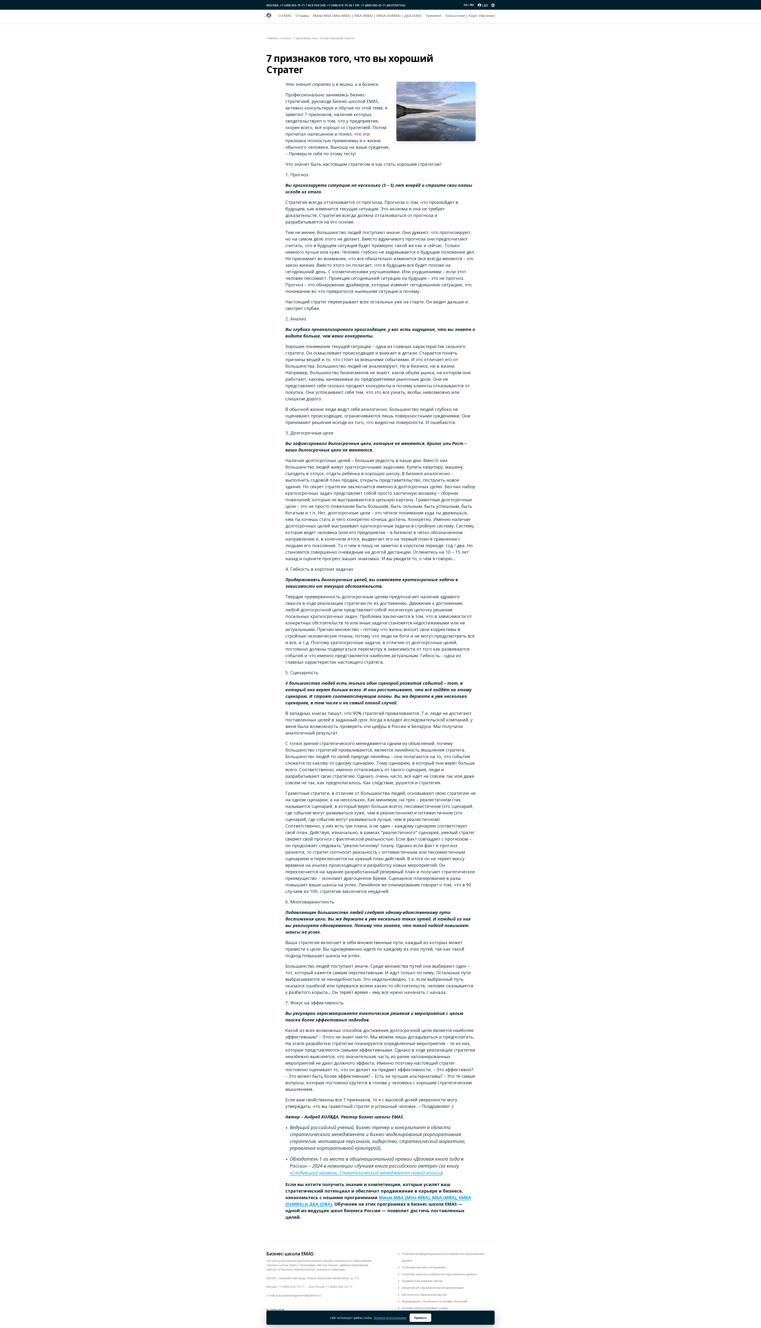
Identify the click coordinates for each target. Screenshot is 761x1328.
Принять (420, 1318)
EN (466, 5)
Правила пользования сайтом (422, 1281)
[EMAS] (268, 16)
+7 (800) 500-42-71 (339, 1287)
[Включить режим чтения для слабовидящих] (493, 5)
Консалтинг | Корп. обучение (470, 15)
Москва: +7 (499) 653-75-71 (285, 5)
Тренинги (433, 15)
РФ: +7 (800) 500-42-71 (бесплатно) (380, 5)
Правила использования (390, 1318)
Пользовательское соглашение (423, 1267)
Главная (272, 38)
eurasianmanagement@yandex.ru (298, 1295)
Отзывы (302, 15)
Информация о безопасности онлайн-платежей (434, 1301)
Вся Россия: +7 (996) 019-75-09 (330, 5)
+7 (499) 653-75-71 (291, 1287)
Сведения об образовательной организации (432, 1288)
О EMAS (284, 15)
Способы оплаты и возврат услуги (425, 1308)
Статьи (285, 38)
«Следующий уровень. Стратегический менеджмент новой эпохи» (365, 1172)
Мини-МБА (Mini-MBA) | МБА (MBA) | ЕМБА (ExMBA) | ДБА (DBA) (367, 15)
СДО (485, 5)
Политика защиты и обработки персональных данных (439, 1274)
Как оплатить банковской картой (424, 1294)
